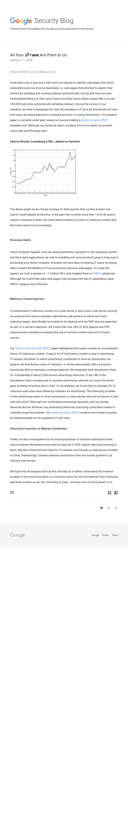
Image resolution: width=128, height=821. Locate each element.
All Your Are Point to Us (38, 55)
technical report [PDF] (94, 120)
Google (95, 535)
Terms (115, 535)
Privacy (105, 535)
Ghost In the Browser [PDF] (33, 348)
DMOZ (97, 273)
